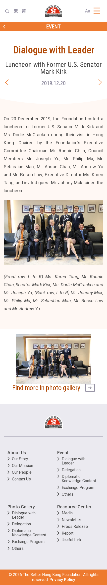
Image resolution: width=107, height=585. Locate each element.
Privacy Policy (62, 579)
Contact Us (21, 479)
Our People (22, 472)
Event (63, 452)
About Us (16, 452)
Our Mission (22, 465)
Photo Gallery (21, 506)
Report (67, 533)
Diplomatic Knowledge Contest (79, 478)
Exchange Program (78, 487)
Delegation (71, 469)
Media (67, 513)
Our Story (20, 458)
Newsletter (71, 519)
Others (67, 494)
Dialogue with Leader (73, 460)
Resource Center (74, 506)
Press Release (75, 526)
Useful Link (71, 540)
